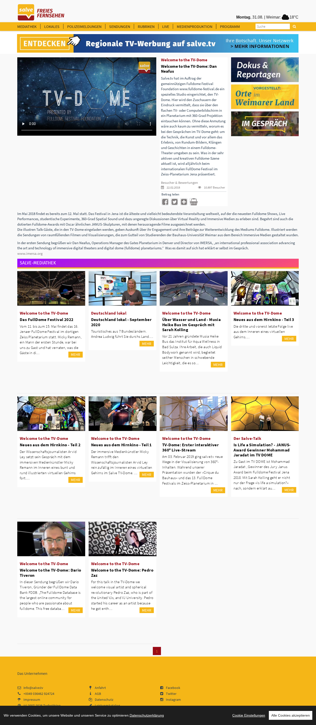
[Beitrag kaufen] (193, 201)
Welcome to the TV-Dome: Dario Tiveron (50, 572)
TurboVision (52, 705)
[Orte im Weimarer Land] (265, 96)
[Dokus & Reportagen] (265, 69)
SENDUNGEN (119, 26)
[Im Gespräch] (265, 123)
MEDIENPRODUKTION (194, 26)
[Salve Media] (157, 43)
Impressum (31, 699)
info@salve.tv (33, 687)
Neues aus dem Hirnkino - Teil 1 (121, 445)
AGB (98, 693)
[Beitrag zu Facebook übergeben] (165, 201)
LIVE (165, 26)
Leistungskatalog (107, 705)
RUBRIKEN (146, 26)
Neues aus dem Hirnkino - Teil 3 (264, 319)
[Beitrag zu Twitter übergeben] (174, 201)
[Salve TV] (41, 10)
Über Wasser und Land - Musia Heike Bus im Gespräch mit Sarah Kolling (191, 324)
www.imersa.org (30, 253)
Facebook (173, 687)
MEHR (75, 354)
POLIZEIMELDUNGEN (84, 26)
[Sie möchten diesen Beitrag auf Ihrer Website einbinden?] (183, 201)
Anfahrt (100, 687)
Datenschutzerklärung (147, 715)
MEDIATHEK (27, 26)
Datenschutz (104, 699)
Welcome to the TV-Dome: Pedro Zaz (122, 572)
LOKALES (51, 26)
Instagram (173, 699)
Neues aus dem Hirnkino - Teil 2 (50, 445)
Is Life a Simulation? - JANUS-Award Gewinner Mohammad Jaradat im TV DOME (262, 449)
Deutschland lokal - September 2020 (121, 322)
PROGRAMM (230, 26)
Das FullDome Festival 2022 (46, 319)
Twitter (171, 693)
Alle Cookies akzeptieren (290, 715)
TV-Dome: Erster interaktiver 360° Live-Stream (190, 447)
